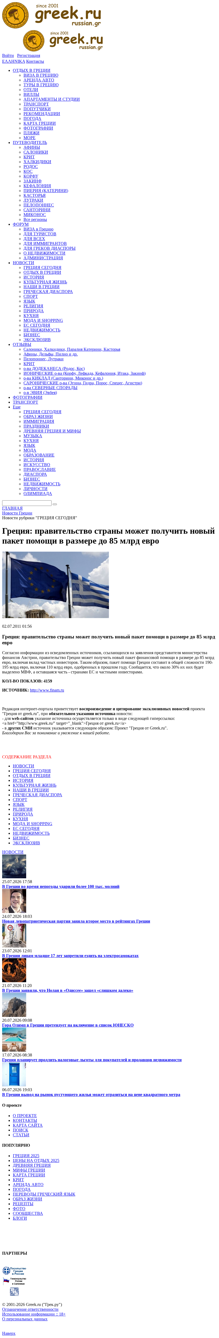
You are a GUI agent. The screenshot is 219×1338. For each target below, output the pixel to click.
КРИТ (18, 1179)
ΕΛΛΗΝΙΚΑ (13, 61)
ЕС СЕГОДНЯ (26, 828)
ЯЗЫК (19, 804)
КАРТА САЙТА (28, 1125)
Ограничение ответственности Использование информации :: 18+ (34, 1311)
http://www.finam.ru (47, 690)
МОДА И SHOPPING (32, 823)
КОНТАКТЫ (25, 1120)
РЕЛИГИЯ (23, 809)
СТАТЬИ (21, 1135)
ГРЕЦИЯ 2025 (26, 1155)
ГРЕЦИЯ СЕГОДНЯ (32, 771)
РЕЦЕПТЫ (23, 1204)
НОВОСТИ (23, 766)
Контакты (35, 61)
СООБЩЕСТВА (28, 1213)
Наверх (8, 1333)
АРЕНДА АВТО (28, 1184)
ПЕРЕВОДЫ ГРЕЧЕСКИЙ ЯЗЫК (44, 1194)
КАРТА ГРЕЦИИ (29, 1175)
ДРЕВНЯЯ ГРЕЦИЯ (32, 1165)
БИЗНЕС (21, 838)
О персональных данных (25, 1319)
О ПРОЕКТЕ (25, 1115)
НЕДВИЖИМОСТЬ (31, 833)
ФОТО (19, 1208)
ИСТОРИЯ (23, 780)
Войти (8, 55)
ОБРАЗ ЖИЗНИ (27, 1199)
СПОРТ (20, 799)
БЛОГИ (20, 1218)
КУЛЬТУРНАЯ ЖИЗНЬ (34, 785)
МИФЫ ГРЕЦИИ (29, 1170)
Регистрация (28, 55)
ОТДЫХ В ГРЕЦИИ (31, 775)
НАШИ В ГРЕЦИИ (31, 790)
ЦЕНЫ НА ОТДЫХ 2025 (36, 1160)
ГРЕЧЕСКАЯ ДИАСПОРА (37, 795)
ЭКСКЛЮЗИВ (26, 843)
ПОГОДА (22, 1189)
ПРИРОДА (23, 814)
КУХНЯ (20, 819)
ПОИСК (20, 1130)
